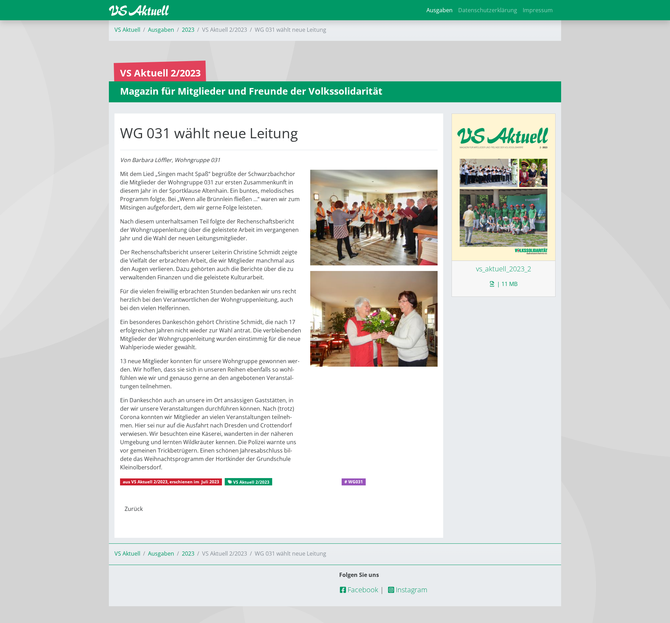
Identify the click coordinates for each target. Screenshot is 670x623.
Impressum (538, 10)
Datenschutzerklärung (487, 10)
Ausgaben (439, 10)
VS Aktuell (127, 30)
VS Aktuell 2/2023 (149, 482)
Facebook (362, 589)
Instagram (410, 589)
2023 (188, 30)
